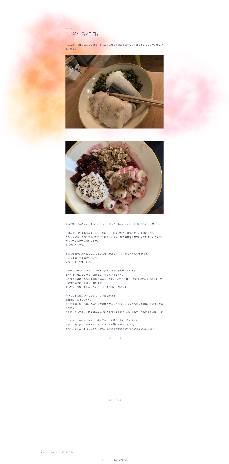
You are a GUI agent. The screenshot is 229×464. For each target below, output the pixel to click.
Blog (70, 28)
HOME (43, 452)
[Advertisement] (114, 360)
